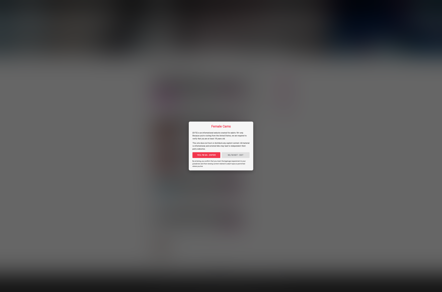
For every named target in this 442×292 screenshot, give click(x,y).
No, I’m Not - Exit (235, 155)
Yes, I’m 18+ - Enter (206, 155)
